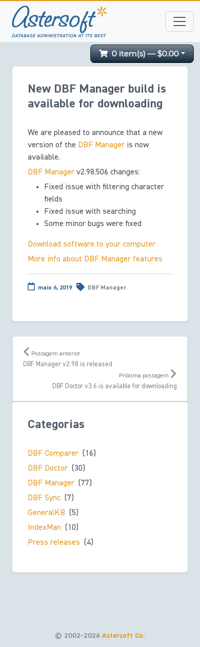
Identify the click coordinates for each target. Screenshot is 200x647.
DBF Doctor (48, 468)
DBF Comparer (53, 454)
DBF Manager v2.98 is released (67, 359)
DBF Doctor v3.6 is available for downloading (114, 381)
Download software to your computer (91, 244)
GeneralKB (46, 513)
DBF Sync (44, 498)
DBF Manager (107, 288)
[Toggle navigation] (179, 21)
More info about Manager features (95, 259)
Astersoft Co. (123, 635)
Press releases (54, 543)
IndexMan (44, 528)
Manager (101, 145)
